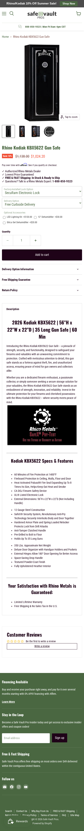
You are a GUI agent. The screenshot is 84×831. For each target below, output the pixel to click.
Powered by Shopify (42, 823)
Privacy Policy (29, 815)
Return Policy (11, 815)
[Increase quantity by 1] (35, 240)
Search (8, 811)
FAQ (64, 815)
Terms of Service (49, 815)
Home (5, 36)
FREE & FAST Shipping (64, 811)
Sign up (59, 738)
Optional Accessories (14, 212)
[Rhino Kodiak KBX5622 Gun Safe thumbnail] (8, 131)
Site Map (74, 815)
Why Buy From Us (40, 811)
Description (12, 309)
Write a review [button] (42, 646)
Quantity (6, 231)
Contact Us (21, 811)
